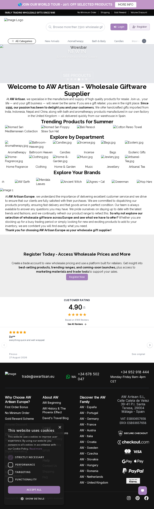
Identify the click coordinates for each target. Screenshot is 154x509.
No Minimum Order (86, 12)
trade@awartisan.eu (38, 376)
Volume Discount (139, 12)
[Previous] (4, 345)
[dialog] (34, 464)
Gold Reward (120, 12)
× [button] (59, 427)
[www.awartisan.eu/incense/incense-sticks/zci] (77, 64)
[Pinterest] (137, 498)
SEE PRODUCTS (77, 75)
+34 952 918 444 (135, 372)
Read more (35, 448)
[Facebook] (146, 498)
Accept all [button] (34, 489)
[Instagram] (128, 498)
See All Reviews (75, 324)
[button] (34, 498)
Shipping (105, 12)
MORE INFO (125, 4)
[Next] (150, 345)
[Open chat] (142, 490)
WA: (85, 376)
